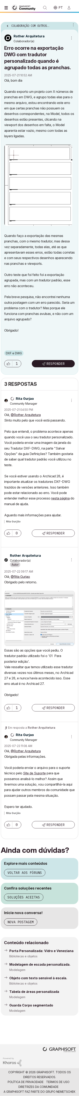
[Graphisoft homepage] (59, 1050)
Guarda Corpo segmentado (31, 1005)
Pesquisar (45, 8)
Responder (55, 364)
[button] (8, 363)
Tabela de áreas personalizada (34, 992)
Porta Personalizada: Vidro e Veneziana (41, 951)
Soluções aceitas (23, 897)
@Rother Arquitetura (26, 415)
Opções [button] (72, 24)
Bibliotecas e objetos (23, 956)
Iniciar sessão (70, 7)
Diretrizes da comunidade (38, 1086)
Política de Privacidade (26, 1082)
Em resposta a (31, 727)
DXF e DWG (14, 353)
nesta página (60, 498)
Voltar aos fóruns (24, 873)
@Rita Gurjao (20, 577)
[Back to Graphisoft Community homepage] (24, 7)
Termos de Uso (57, 1082)
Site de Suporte (34, 773)
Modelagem (17, 970)
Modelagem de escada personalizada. (39, 964)
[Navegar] (7, 8)
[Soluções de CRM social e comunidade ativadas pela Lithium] (12, 1061)
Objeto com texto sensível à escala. (38, 978)
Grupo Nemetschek (60, 1091)
